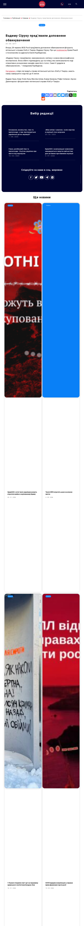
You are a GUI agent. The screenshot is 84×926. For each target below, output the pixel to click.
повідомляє (61, 50)
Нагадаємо (11, 71)
